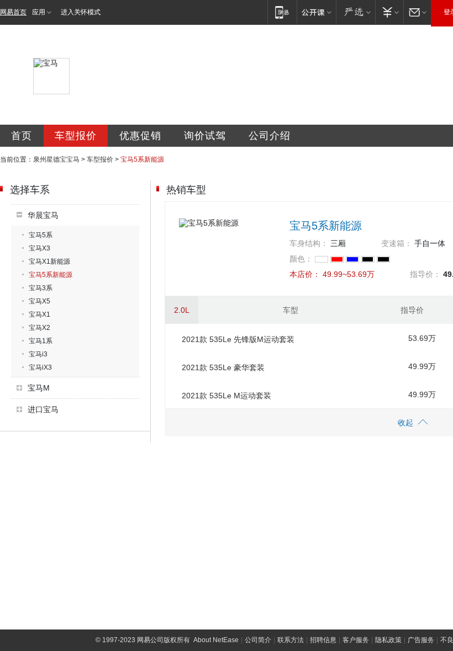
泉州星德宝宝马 (56, 159)
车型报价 (76, 135)
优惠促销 (140, 135)
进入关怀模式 (81, 12)
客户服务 (356, 640)
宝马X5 (39, 301)
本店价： (304, 274)
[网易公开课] (316, 12)
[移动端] (282, 12)
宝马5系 (40, 235)
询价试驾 (205, 135)
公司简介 (258, 640)
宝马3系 (40, 288)
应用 (38, 12)
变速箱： (396, 243)
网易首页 (13, 12)
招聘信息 (323, 640)
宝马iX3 (40, 367)
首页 (21, 135)
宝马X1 (39, 314)
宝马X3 (39, 248)
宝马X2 (39, 328)
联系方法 (290, 640)
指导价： (425, 274)
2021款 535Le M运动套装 (226, 395)
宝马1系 (40, 341)
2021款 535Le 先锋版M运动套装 (238, 339)
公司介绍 (270, 135)
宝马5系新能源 (50, 275)
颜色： (301, 258)
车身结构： (308, 243)
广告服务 (421, 640)
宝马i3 (38, 354)
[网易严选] (355, 12)
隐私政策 (388, 640)
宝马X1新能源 (49, 261)
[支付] (389, 12)
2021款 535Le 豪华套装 (223, 367)
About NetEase (216, 640)
